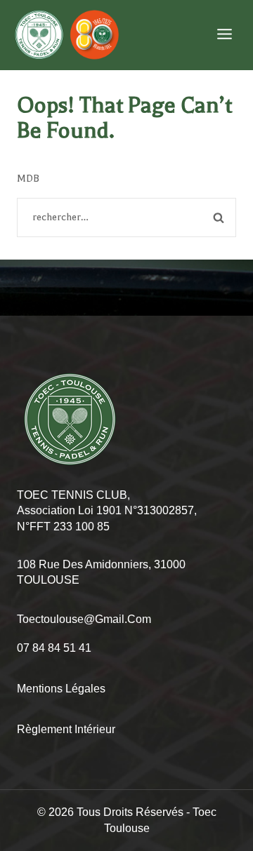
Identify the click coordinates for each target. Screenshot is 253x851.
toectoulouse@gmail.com (84, 619)
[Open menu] (224, 34)
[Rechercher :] (126, 217)
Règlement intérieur (66, 729)
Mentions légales (61, 689)
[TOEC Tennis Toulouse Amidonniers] (66, 35)
